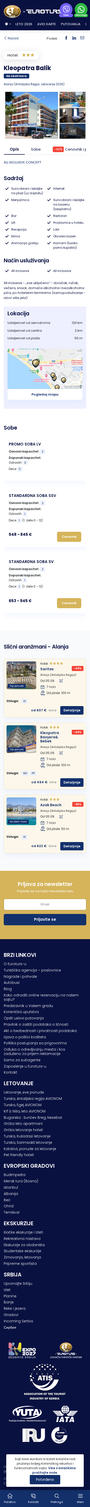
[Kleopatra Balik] (74, 38)
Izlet (7, 1289)
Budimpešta (15, 1174)
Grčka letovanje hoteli (23, 1129)
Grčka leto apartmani (23, 1123)
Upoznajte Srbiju (18, 1283)
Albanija (11, 1193)
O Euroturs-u (15, 963)
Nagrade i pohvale (20, 976)
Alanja (8, 84)
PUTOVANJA (70, 24)
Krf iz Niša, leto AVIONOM (25, 1111)
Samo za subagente (22, 1060)
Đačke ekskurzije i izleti (23, 1232)
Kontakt (10, 1072)
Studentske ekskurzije (22, 1250)
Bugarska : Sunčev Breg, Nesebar (33, 1117)
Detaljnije (72, 710)
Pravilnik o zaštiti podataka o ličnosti (36, 1024)
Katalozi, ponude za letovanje (30, 1148)
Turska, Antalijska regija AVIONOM (33, 1098)
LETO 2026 (24, 24)
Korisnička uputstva (21, 1011)
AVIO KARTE (46, 24)
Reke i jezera (15, 1308)
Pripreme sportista (20, 1263)
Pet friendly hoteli (19, 1154)
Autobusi (12, 982)
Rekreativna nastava (22, 1238)
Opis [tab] (14, 149)
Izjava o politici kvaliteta (25, 1037)
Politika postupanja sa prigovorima (35, 1043)
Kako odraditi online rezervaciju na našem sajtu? (41, 997)
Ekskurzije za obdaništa (24, 1244)
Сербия (10, 1327)
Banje (9, 1302)
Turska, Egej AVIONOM (23, 1104)
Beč (7, 1200)
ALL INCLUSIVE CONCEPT (22, 162)
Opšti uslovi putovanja (24, 1018)
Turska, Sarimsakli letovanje (28, 1142)
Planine (10, 1296)
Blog (8, 988)
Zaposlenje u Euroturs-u (25, 1066)
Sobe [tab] (36, 149)
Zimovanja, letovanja (22, 1257)
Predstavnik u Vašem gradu (28, 1005)
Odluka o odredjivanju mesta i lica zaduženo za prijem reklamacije (34, 1051)
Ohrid (9, 1206)
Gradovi (11, 1314)
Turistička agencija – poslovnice (32, 970)
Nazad (12, 38)
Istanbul (11, 1187)
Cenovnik (69, 537)
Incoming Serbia (18, 1321)
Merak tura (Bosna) (21, 1181)
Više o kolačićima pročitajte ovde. (54, 1470)
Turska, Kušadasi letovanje (27, 1136)
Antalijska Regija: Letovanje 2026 (39, 84)
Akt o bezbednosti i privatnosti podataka (40, 1030)
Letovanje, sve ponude (24, 1092)
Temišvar (12, 1212)
